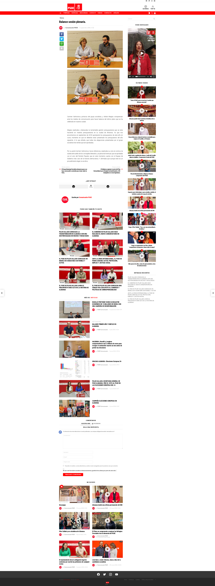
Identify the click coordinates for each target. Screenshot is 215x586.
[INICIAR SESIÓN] (155, 13)
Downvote (107, 186)
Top (61, 486)
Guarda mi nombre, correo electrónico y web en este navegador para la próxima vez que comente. (91, 466)
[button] (141, 53)
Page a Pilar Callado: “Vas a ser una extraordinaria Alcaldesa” (141, 228)
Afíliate (116, 13)
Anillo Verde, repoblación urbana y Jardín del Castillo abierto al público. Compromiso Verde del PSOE (142, 156)
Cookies (138, 579)
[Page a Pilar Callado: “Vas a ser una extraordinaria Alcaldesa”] (142, 219)
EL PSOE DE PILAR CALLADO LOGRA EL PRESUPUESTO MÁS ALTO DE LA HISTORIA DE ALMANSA (74, 288)
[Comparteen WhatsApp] (62, 44)
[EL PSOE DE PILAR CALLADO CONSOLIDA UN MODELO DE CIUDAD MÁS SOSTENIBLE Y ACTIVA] (74, 248)
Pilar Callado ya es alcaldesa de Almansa (72, 531)
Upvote (73, 186)
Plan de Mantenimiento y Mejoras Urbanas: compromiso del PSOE (142, 174)
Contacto (108, 13)
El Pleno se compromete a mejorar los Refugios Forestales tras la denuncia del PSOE (107, 532)
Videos (100, 13)
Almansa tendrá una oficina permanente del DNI (107, 505)
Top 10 (153, 9)
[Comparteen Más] (62, 48)
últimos (146, 9)
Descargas (84, 13)
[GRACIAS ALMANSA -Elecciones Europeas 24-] (74, 369)
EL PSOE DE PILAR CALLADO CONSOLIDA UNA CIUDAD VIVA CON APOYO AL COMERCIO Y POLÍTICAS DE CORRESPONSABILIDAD (107, 288)
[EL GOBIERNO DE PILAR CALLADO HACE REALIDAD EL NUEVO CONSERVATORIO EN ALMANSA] (107, 221)
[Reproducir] (130, 76)
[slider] (140, 76)
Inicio (125, 579)
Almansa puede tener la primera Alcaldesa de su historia (142, 119)
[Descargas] (74, 494)
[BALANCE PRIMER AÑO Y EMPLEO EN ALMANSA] (74, 329)
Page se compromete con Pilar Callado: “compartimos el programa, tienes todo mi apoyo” (142, 246)
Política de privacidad (147, 579)
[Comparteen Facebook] (62, 34)
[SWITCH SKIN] (149, 13)
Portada (66, 13)
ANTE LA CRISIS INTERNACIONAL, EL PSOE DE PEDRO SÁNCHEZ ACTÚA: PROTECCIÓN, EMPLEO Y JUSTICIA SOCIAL (107, 261)
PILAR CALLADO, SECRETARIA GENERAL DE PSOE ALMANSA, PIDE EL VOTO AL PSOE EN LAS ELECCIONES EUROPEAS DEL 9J (106, 383)
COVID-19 (93, 13)
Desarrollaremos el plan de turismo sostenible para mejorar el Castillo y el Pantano (141, 138)
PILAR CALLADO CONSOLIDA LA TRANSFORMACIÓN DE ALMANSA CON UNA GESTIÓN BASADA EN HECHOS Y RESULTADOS (74, 234)
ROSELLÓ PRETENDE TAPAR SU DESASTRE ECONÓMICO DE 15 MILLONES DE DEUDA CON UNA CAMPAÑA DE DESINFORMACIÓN (106, 304)
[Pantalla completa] (154, 76)
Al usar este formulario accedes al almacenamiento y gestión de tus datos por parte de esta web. (90, 470)
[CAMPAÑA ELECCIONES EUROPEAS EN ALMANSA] (74, 408)
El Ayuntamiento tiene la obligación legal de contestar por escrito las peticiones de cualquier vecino (74, 562)
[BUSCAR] (152, 13)
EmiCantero (67, 579)
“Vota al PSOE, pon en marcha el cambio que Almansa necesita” (142, 101)
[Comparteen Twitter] (62, 39)
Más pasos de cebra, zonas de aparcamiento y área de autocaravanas (141, 264)
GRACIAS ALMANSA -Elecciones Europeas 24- (107, 361)
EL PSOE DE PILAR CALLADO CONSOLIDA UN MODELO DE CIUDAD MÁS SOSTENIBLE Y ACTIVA (73, 261)
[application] (142, 53)
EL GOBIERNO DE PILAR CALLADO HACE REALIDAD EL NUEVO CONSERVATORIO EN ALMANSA (105, 234)
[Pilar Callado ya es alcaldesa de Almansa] (74, 520)
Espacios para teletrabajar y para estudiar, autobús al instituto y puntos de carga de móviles (142, 193)
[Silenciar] (151, 76)
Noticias (75, 13)
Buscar (154, 19)
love (78, 579)
